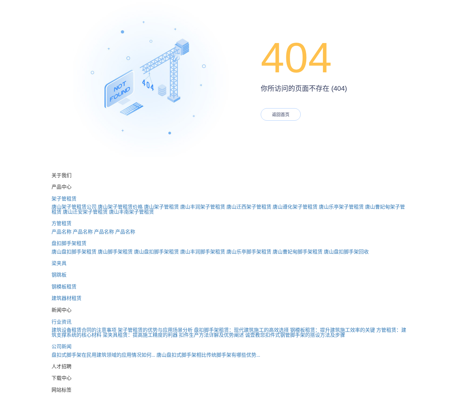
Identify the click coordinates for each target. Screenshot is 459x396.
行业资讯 (62, 322)
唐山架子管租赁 (161, 207)
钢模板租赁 (64, 286)
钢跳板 (59, 275)
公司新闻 (62, 346)
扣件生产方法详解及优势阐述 (211, 335)
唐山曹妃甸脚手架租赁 (298, 251)
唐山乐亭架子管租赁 (341, 207)
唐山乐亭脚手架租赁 (248, 251)
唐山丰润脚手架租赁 (202, 251)
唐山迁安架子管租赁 (85, 212)
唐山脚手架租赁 (115, 251)
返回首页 (280, 114)
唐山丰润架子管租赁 (202, 207)
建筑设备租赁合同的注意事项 (84, 330)
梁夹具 (59, 263)
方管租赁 (62, 223)
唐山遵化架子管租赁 (295, 207)
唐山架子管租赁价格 (120, 207)
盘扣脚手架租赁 (69, 243)
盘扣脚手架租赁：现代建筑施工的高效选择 (241, 330)
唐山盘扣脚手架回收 (346, 251)
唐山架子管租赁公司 (74, 207)
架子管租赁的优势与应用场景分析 (155, 330)
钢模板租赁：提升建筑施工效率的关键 (332, 330)
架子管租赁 (64, 198)
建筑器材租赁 (66, 298)
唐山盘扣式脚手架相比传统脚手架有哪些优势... (208, 355)
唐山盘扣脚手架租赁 (74, 251)
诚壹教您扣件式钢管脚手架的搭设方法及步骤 (295, 335)
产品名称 (62, 231)
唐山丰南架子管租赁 (131, 212)
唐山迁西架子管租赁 (248, 207)
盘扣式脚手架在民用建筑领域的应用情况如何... (103, 355)
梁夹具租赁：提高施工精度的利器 (140, 335)
